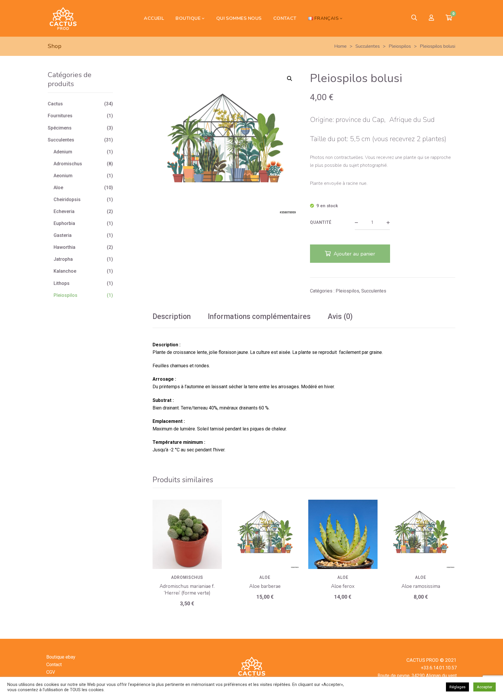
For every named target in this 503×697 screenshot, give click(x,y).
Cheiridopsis (67, 199)
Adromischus (187, 577)
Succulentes (373, 291)
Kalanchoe (65, 271)
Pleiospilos (347, 291)
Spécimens (60, 128)
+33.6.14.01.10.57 (439, 668)
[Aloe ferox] (343, 534)
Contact (54, 664)
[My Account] (431, 18)
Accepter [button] (484, 687)
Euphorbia (64, 223)
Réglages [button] (457, 687)
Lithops (62, 283)
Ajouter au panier (354, 253)
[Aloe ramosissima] (421, 534)
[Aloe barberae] (265, 534)
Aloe (264, 577)
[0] (449, 18)
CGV (50, 672)
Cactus (55, 104)
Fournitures (60, 115)
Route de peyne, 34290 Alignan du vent (417, 675)
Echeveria (64, 211)
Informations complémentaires (259, 316)
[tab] (172, 316)
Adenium (63, 152)
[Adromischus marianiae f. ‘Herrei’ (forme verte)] (187, 534)
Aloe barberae (265, 586)
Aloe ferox (343, 586)
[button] (289, 78)
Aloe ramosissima (420, 586)
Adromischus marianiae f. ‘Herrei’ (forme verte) (187, 589)
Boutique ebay (60, 657)
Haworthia (64, 247)
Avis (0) (340, 316)
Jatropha (63, 259)
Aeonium (63, 175)
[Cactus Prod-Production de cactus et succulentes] (63, 18)
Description (172, 316)
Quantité (321, 222)
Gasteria (63, 235)
